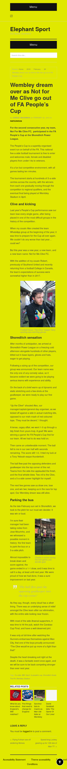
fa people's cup (36, 675)
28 (45, 69)
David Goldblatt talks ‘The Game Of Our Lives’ (50, 708)
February (37, 69)
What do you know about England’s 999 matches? (15, 708)
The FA (13, 678)
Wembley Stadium (23, 678)
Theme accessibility (40, 759)
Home (21, 69)
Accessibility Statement (14, 759)
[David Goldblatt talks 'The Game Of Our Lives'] (51, 695)
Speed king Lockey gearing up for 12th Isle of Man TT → (46, 743)
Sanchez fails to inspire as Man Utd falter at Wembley (38, 710)
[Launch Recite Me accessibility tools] (60, 762)
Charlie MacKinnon (21, 118)
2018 (28, 69)
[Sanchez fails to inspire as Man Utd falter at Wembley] (39, 695)
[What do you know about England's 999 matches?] (15, 695)
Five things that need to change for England (27, 707)
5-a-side (18, 675)
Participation (16, 121)
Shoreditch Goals (49, 675)
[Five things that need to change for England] (27, 695)
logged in (27, 731)
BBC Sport (26, 675)
